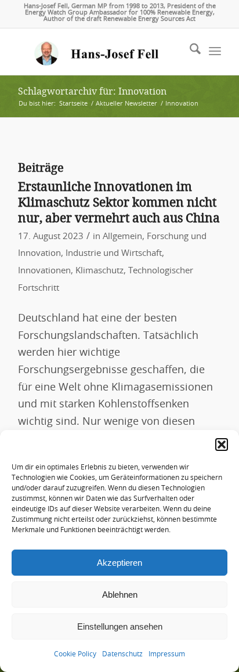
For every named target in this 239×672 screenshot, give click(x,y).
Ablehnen (119, 594)
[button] (221, 444)
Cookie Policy (75, 654)
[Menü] (215, 52)
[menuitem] (189, 51)
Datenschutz (122, 654)
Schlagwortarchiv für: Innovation (92, 91)
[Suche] (189, 51)
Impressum (167, 654)
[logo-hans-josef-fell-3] (99, 51)
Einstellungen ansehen (119, 626)
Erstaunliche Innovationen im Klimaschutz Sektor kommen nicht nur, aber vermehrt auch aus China (119, 202)
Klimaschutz (99, 270)
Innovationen (44, 270)
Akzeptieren (119, 563)
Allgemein (122, 236)
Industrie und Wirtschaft (114, 253)
